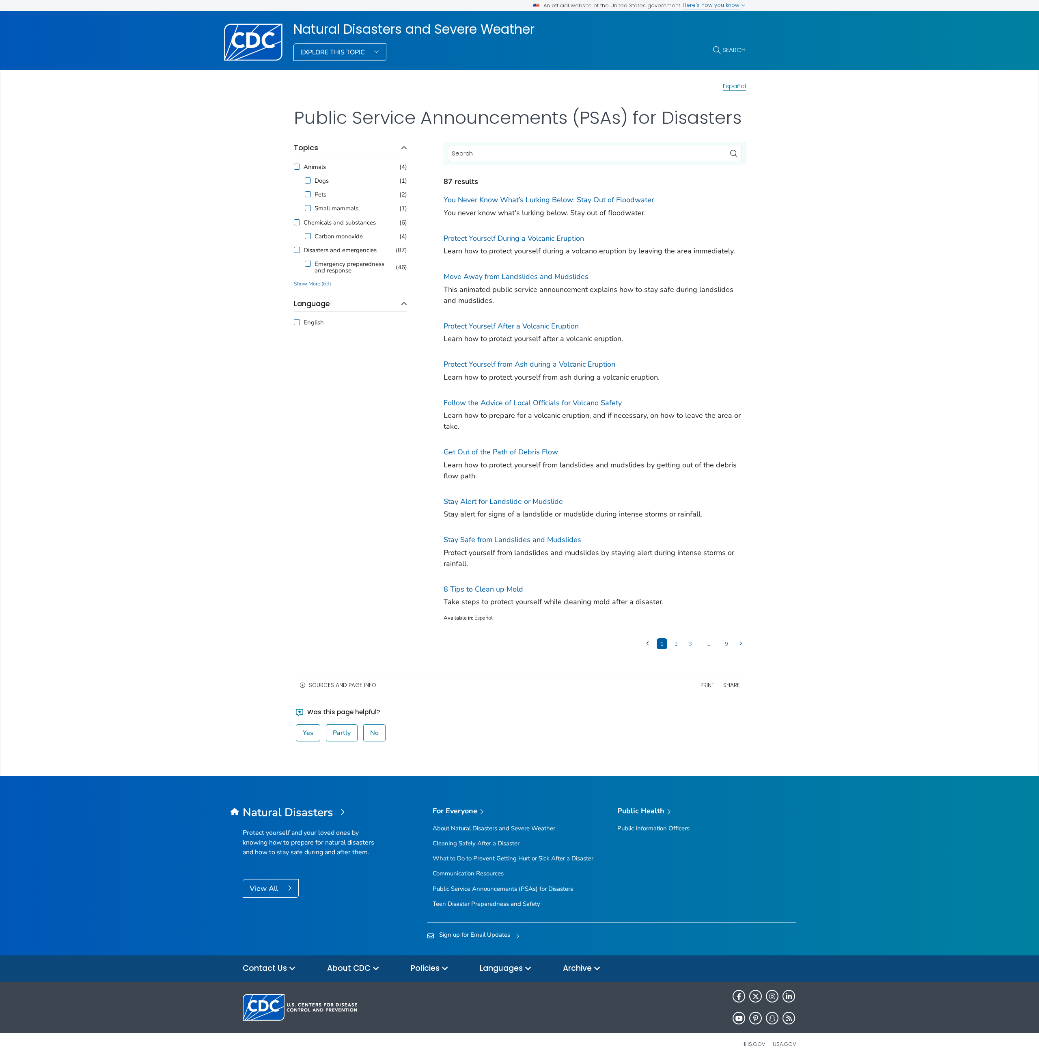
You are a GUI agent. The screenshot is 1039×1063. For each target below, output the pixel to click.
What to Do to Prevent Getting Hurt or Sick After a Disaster (513, 858)
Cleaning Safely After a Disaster (476, 843)
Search (734, 49)
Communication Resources (468, 873)
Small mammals (336, 208)
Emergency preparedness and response (349, 267)
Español (734, 86)
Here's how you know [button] (712, 5)
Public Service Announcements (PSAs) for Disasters (503, 889)
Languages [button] (502, 968)
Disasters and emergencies (340, 250)
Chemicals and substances (340, 222)
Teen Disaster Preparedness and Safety (486, 904)
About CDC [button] (350, 968)
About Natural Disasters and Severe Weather (494, 828)
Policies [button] (426, 968)
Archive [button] (578, 968)
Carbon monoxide (339, 236)
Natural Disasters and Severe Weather (414, 29)
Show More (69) (312, 284)
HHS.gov (753, 1044)
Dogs (322, 180)
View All (265, 888)
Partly (342, 732)
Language (312, 303)
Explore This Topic (333, 52)
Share (731, 685)
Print (707, 685)
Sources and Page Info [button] (342, 685)
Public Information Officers (653, 828)
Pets (320, 194)
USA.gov (784, 1044)
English (314, 322)
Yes (308, 732)
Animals (315, 167)
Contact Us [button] (266, 968)
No (374, 732)
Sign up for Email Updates (474, 935)
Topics (306, 148)
